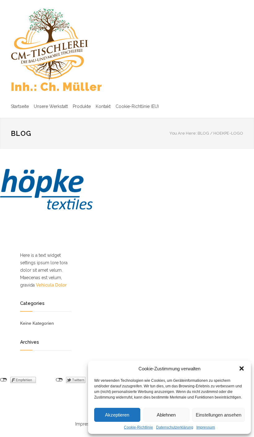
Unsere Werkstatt (51, 106)
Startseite (20, 106)
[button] (242, 368)
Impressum (205, 427)
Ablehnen (166, 414)
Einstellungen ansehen (218, 414)
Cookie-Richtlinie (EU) (137, 106)
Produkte (82, 106)
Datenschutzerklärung (174, 427)
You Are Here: (183, 133)
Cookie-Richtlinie (138, 427)
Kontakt (103, 106)
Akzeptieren (117, 414)
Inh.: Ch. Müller (56, 87)
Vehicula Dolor (51, 285)
